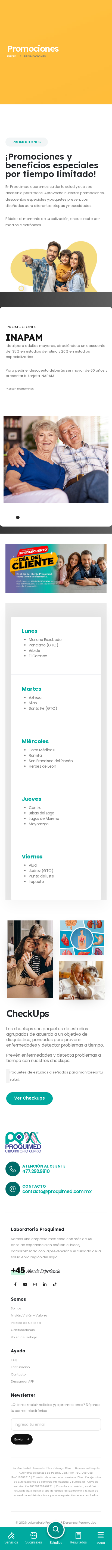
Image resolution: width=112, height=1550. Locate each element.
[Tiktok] (54, 1284)
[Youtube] (25, 1284)
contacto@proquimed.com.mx (56, 1191)
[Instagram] (34, 1284)
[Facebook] (15, 1284)
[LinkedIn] (44, 1284)
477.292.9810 (35, 1171)
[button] (12, 517)
